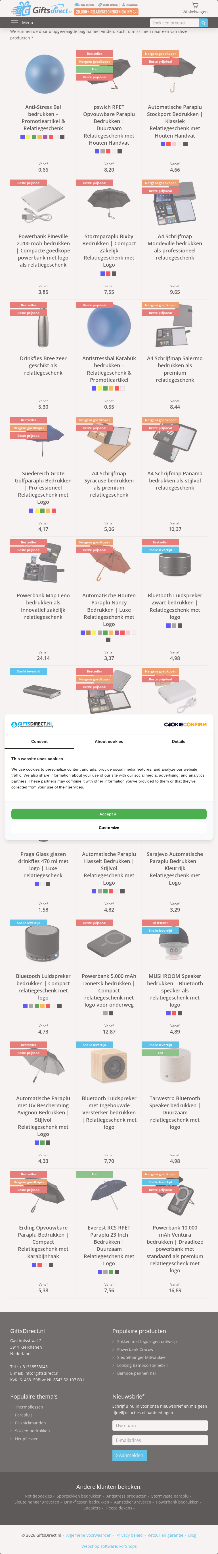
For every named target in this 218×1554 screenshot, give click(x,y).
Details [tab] (178, 741)
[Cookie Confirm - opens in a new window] (185, 724)
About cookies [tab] (109, 741)
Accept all (109, 814)
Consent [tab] (39, 741)
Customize (109, 827)
